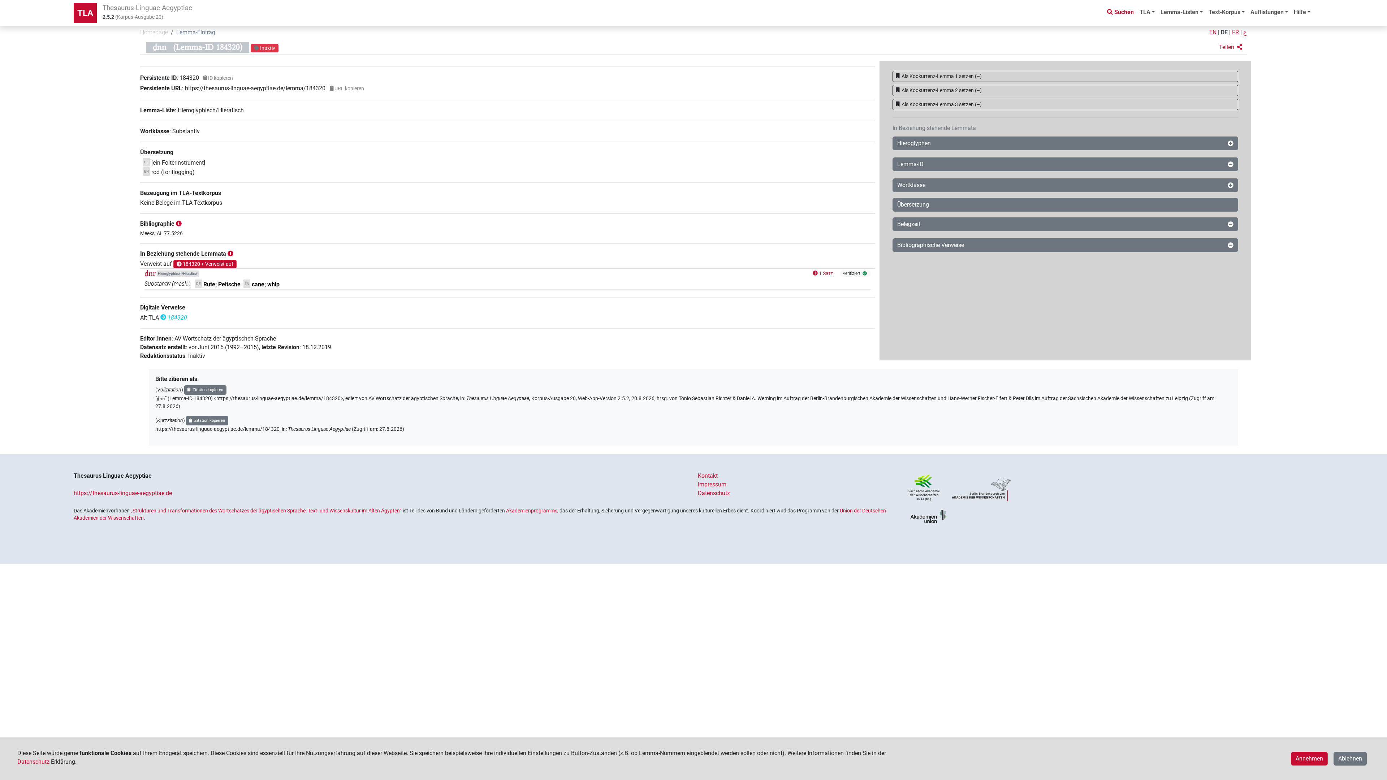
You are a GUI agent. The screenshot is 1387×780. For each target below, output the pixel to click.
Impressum (712, 484)
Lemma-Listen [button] (1179, 12)
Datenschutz (714, 493)
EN (1213, 32)
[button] (1230, 47)
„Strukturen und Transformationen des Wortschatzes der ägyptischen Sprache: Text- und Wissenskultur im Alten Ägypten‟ (266, 511)
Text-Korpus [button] (1224, 12)
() (942, 76)
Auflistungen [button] (1267, 12)
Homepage (154, 32)
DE (1224, 32)
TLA (85, 13)
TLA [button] (1145, 12)
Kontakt (708, 475)
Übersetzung (913, 204)
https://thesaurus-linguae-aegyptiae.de (123, 493)
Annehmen (1309, 758)
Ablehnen (1350, 758)
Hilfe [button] (1300, 12)
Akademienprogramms (531, 511)
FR (1235, 32)
